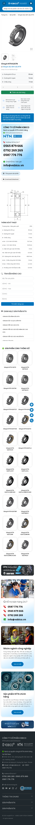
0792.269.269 (8, 776)
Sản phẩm (13, 15)
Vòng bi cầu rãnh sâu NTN (26, 15)
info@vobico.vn (13, 165)
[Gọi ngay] (32, 420)
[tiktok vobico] (16, 788)
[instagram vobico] (13, 788)
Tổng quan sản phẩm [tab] (11, 173)
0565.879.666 (22, 776)
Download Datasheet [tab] (12, 179)
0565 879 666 (13, 146)
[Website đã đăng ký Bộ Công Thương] (26, 788)
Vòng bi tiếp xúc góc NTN (11, 325)
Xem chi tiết (17, 664)
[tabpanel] (17, 229)
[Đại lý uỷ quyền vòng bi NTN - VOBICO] (17, 744)
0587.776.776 (8, 779)
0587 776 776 (12, 155)
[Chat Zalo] (32, 404)
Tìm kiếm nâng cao (17, 304)
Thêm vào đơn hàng (18, 92)
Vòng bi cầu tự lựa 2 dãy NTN (12, 321)
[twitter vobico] (10, 788)
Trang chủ (4, 15)
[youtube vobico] (6, 788)
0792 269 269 (13, 150)
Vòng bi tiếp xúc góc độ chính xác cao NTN (15, 331)
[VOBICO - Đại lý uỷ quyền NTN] (12, 136)
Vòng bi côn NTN (8, 341)
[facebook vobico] (3, 788)
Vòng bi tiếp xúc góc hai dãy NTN (13, 336)
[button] (4, 3)
